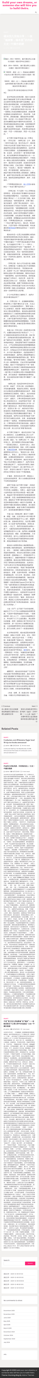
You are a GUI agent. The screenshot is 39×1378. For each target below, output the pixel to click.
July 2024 (7, 1342)
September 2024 (9, 1339)
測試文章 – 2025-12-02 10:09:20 (14, 1288)
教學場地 (12, 228)
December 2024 (9, 1332)
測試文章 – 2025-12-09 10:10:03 (13, 1277)
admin (7, 48)
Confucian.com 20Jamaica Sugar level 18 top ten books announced (19, 741)
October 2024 (8, 1335)
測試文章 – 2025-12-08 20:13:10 (13, 1284)
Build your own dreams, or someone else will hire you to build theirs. (19, 5)
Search (6, 1260)
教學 (25, 650)
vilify (6, 32)
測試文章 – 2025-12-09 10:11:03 (13, 1274)
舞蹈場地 (12, 449)
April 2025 (7, 1325)
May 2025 (7, 1321)
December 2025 (9, 1310)
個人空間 (26, 184)
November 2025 (9, 1314)
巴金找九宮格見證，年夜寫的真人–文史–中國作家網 (19, 767)
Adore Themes (28, 1375)
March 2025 (8, 1328)
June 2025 (7, 1318)
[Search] (35, 12)
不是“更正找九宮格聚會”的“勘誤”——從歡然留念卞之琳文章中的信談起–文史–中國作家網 (19, 1023)
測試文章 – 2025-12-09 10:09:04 (14, 1281)
